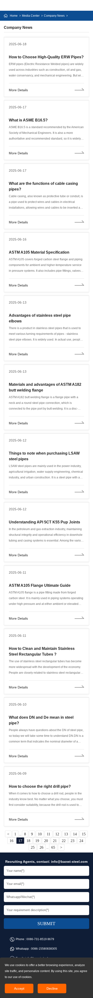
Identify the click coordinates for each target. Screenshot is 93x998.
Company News (54, 15)
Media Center (31, 15)
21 (55, 841)
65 (53, 847)
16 (11, 841)
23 (72, 841)
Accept (19, 988)
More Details (18, 90)
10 (40, 834)
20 (46, 841)
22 (64, 841)
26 (41, 847)
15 (84, 834)
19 (37, 841)
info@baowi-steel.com (69, 861)
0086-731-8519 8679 (40, 939)
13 (66, 834)
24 (81, 841)
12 (57, 834)
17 (20, 841)
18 (28, 841)
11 (48, 834)
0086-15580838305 (44, 948)
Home (14, 15)
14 (75, 834)
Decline (52, 988)
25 (33, 847)
